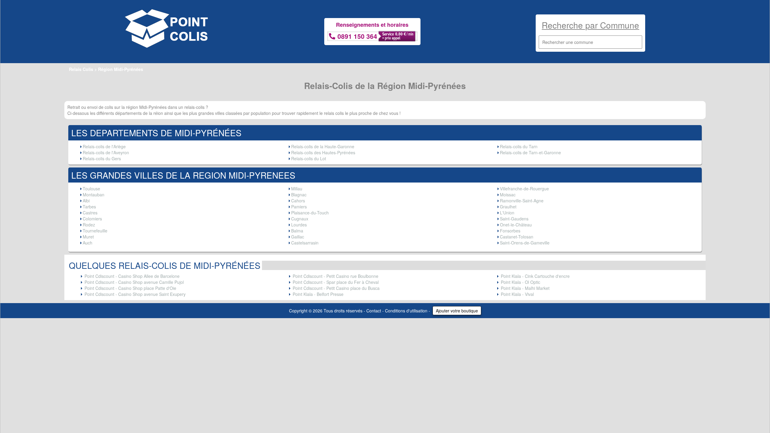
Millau (296, 189)
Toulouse (91, 189)
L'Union (507, 213)
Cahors (298, 201)
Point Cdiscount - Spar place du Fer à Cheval (336, 282)
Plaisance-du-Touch (310, 213)
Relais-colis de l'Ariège (104, 146)
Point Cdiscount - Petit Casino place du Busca (336, 288)
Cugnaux (299, 219)
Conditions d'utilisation (406, 311)
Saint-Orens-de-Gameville (525, 243)
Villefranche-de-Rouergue (524, 189)
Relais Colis (81, 69)
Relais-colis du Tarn (518, 146)
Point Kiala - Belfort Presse (318, 294)
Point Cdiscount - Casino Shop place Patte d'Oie (130, 288)
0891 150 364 (357, 36)
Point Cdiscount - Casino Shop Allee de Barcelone (132, 276)
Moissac (508, 195)
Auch (87, 243)
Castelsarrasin (305, 243)
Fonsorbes (510, 231)
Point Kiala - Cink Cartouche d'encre (535, 276)
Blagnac (298, 195)
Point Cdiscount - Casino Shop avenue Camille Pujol (134, 282)
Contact (373, 311)
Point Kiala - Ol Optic (520, 282)
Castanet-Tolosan (516, 237)
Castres (90, 213)
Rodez (89, 225)
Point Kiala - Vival (517, 294)
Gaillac (297, 237)
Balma (297, 231)
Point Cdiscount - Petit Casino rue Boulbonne (335, 276)
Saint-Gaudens (514, 219)
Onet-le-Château (516, 225)
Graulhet (508, 207)
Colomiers (92, 219)
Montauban (93, 195)
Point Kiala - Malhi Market (525, 288)
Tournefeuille (95, 231)
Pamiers (299, 207)
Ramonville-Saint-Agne (522, 201)
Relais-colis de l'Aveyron (106, 152)
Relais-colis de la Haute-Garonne (322, 146)
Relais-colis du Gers (102, 158)
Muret (88, 237)
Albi (86, 201)
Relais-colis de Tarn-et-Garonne (530, 152)
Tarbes (89, 207)
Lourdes (299, 225)
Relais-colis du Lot (308, 158)
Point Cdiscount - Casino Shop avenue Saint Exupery (135, 294)
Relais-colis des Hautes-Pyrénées (323, 152)
